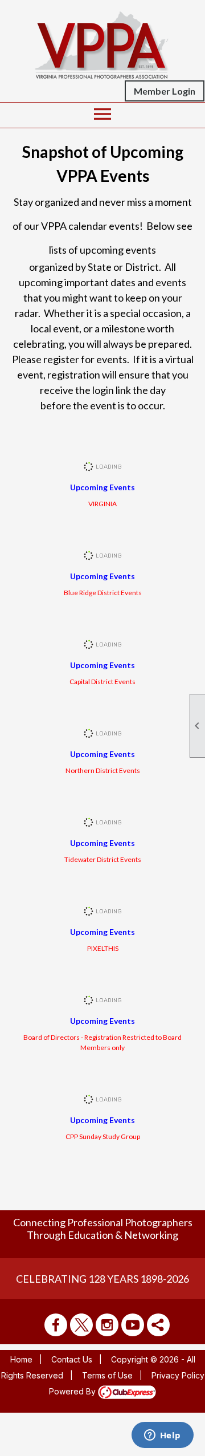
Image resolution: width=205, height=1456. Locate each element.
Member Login (164, 91)
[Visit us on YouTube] (132, 1324)
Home (21, 1359)
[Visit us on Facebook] (55, 1324)
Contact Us (71, 1359)
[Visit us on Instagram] (107, 1324)
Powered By (73, 1391)
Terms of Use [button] (107, 1375)
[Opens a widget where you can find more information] (162, 1436)
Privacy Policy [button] (177, 1375)
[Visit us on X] (81, 1324)
